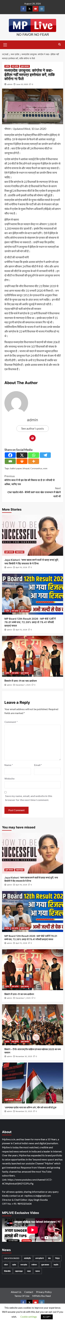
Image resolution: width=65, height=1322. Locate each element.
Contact (28, 1291)
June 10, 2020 (22, 84)
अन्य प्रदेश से (39, 1258)
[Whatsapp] (33, 455)
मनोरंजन (34, 1265)
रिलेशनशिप (7, 1271)
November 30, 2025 (24, 1056)
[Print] (21, 461)
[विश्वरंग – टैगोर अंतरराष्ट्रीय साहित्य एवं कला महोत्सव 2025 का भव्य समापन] (32, 1024)
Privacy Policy (44, 1291)
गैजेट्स (57, 1258)
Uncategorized (11, 1258)
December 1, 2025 (23, 685)
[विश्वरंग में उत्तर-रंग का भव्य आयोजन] (32, 656)
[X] (21, 455)
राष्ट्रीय (18, 1100)
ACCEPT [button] (47, 1317)
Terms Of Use (21, 1295)
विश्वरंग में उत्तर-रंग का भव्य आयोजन (20, 680)
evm (45, 468)
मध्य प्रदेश (15, 66)
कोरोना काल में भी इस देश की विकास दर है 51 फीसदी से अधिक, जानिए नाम (29, 480)
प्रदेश (7, 66)
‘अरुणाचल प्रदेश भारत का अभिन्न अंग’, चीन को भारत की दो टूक (30, 1107)
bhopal (26, 468)
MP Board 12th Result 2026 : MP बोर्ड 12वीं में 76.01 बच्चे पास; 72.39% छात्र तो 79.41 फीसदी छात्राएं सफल (30, 622)
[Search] (60, 44)
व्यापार (29, 1271)
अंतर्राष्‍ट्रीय (27, 1258)
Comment (11, 721)
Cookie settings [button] (28, 1316)
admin (9, 84)
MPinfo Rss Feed (41, 1295)
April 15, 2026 (21, 630)
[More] (33, 461)
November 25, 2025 (24, 1111)
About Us (16, 1291)
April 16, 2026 (21, 567)
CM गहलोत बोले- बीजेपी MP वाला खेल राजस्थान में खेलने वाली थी (34, 492)
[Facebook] (10, 455)
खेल (49, 1258)
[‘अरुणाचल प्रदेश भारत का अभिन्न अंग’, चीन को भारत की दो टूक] (32, 1083)
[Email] (10, 461)
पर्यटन (6, 1265)
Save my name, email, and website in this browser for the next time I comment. (28, 798)
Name (8, 764)
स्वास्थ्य (37, 1271)
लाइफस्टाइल (19, 552)
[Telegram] (45, 455)
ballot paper (16, 468)
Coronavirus (36, 468)
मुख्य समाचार (25, 66)
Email (38, 764)
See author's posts (32, 428)
